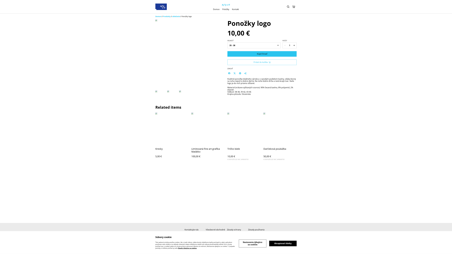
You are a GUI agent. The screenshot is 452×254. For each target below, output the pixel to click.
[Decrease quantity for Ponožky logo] (284, 45)
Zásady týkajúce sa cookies (187, 248)
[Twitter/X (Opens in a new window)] (234, 73)
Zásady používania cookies (256, 230)
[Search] (288, 6)
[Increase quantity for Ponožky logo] (294, 45)
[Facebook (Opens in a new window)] (229, 73)
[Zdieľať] (245, 73)
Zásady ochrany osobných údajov (234, 230)
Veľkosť (230, 41)
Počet (284, 41)
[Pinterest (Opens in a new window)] (240, 73)
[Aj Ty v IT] (161, 7)
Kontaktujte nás (192, 229)
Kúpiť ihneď (262, 54)
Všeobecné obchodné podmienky (215, 230)
